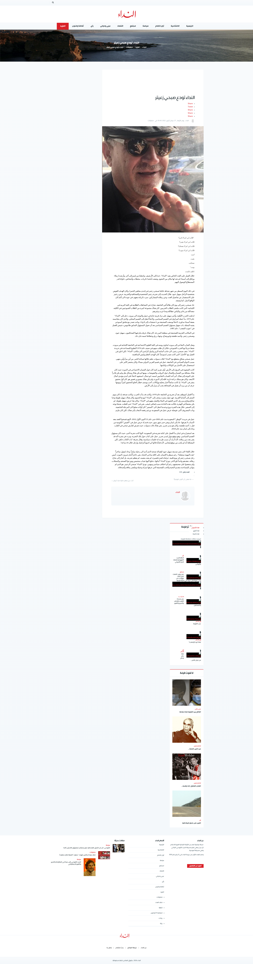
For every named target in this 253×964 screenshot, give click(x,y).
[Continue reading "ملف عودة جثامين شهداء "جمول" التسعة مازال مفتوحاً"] (104, 855)
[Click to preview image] (153, 179)
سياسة (162, 860)
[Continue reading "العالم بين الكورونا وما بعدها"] (186, 692)
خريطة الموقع (132, 948)
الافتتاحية (161, 850)
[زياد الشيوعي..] (186, 543)
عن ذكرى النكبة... (194, 749)
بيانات (160, 918)
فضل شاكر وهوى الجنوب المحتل (186, 597)
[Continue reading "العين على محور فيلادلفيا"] (186, 803)
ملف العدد (158, 902)
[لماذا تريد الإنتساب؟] (193, 636)
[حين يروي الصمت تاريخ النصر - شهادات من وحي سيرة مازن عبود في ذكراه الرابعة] (193, 576)
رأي (200, 820)
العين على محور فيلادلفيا (191, 823)
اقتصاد (162, 871)
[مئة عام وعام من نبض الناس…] (193, 655)
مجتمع (161, 866)
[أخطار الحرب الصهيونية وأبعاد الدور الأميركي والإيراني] (193, 560)
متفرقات (129, 47)
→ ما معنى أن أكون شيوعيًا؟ (184, 479)
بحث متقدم (120, 948)
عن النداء (144, 948)
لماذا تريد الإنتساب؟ (195, 642)
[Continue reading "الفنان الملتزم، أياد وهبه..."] (186, 767)
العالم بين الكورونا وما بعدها (190, 712)
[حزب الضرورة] (193, 618)
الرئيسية (161, 845)
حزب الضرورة (197, 624)
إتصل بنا (109, 948)
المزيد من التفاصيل (195, 866)
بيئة (161, 924)
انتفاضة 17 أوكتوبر (156, 913)
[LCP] (126, 14)
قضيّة (160, 908)
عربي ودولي (160, 876)
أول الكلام (160, 855)
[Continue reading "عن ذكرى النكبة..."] (186, 729)
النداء (144, 47)
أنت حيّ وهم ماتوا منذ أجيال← (122, 481)
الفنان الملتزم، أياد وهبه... (191, 786)
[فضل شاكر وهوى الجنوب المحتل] (186, 584)
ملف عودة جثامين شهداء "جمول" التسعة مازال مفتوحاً (77, 855)
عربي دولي (198, 709)
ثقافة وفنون (197, 746)
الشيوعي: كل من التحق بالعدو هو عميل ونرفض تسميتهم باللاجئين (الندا (86, 848)
